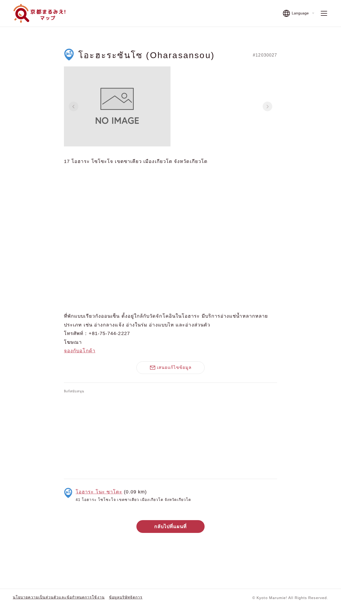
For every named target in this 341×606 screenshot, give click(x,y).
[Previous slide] (73, 106)
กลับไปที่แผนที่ (170, 526)
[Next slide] (267, 106)
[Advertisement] (170, 435)
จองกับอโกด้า (79, 350)
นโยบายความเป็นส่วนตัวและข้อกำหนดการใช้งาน (59, 597)
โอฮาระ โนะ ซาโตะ (99, 492)
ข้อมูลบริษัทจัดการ (126, 597)
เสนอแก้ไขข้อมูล (174, 367)
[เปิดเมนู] (324, 13)
